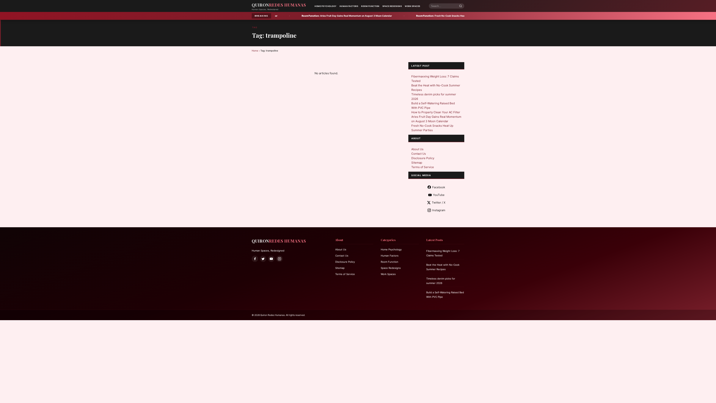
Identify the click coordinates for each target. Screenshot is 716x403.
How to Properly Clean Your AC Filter (435, 112)
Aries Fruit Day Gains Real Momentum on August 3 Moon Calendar (305, 15)
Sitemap (416, 162)
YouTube (439, 195)
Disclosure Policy (422, 158)
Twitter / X (438, 202)
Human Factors (349, 6)
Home (255, 50)
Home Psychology (326, 6)
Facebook (438, 187)
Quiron (279, 5)
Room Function (370, 6)
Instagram (438, 210)
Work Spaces (412, 6)
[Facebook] (255, 259)
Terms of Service (422, 167)
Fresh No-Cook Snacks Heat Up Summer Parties (409, 15)
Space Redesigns (392, 6)
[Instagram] (279, 259)
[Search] (460, 6)
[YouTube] (271, 259)
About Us (417, 149)
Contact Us (418, 153)
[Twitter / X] (263, 259)
